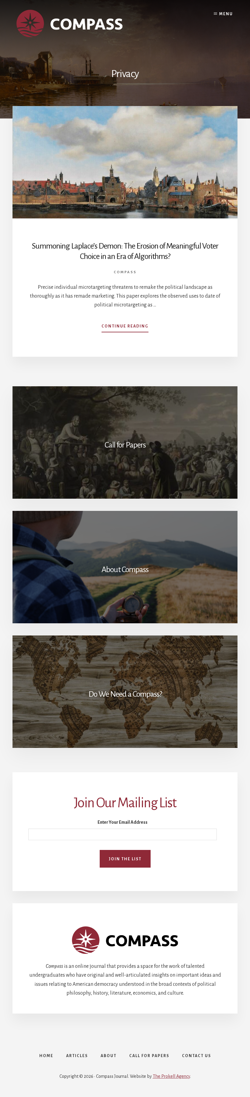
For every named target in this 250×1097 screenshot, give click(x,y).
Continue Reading (125, 328)
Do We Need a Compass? (125, 694)
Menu (226, 14)
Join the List (125, 859)
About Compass (125, 569)
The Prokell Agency (171, 1076)
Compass (125, 272)
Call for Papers (125, 445)
